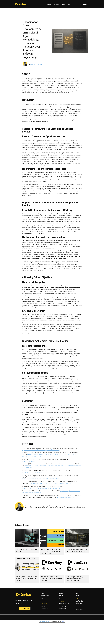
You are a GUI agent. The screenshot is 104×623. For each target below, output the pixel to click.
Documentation (61, 596)
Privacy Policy (79, 600)
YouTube (77, 595)
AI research (57, 4)
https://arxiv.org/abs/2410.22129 (65, 497)
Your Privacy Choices (56, 621)
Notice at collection (44, 621)
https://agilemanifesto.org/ (29, 461)
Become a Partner (45, 608)
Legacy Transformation (63, 603)
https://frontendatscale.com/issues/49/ (33, 472)
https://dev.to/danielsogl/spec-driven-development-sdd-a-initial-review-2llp (50, 483)
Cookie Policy (79, 603)
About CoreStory (45, 595)
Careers (43, 596)
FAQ (59, 598)
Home (42, 593)
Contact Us (43, 606)
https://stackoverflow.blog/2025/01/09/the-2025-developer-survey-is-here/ (43, 488)
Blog (69, 4)
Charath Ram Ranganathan (36, 64)
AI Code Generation (62, 606)
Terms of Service (79, 601)
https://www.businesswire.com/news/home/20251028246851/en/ (40, 478)
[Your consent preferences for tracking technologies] (2, 621)
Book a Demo (44, 604)
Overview (60, 593)
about (63, 4)
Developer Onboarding (63, 608)
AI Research (44, 600)
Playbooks (60, 595)
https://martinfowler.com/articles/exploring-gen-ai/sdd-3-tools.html (40, 450)
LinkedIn (77, 593)
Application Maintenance (63, 605)
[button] (48, 4)
